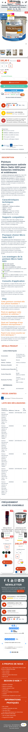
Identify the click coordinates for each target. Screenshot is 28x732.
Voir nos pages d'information (9, 715)
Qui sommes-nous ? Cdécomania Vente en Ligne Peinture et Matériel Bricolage (13, 668)
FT (8, 565)
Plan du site (5, 676)
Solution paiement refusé (8, 688)
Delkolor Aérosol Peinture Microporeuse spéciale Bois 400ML (7, 529)
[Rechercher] (22, 2)
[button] (25, 535)
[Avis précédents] (2, 644)
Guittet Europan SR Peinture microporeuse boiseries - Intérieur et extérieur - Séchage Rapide (21, 531)
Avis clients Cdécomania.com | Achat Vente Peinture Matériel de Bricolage (12, 712)
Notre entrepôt (5, 672)
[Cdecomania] (14, 2)
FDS (23, 572)
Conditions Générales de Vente (9, 708)
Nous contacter (6, 671)
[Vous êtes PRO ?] (1, 710)
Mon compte (5, 706)
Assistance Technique (7, 684)
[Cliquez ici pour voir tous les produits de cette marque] (5, 145)
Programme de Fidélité (7, 717)
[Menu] (2, 2)
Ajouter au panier (8, 562)
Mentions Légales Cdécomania (9, 674)
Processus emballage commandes (10, 691)
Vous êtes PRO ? (6, 710)
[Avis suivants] (26, 644)
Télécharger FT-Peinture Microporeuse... (16, 146)
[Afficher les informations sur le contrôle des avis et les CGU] (23, 633)
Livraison (13, 90)
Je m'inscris (21, 591)
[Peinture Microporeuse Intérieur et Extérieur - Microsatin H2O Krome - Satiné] (26, 44)
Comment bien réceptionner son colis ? (11, 695)
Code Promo (5, 690)
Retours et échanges (7, 686)
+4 (6, 555)
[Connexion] (5, 2)
